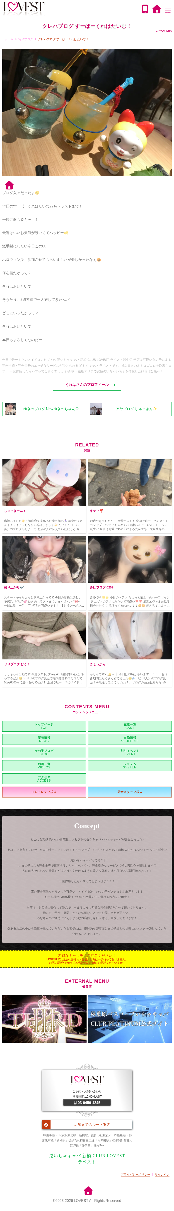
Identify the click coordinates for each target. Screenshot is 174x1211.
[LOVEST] (71, 9)
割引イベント (130, 751)
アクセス (44, 777)
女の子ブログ (44, 751)
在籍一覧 (130, 724)
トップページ (44, 724)
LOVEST (81, 1201)
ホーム (9, 39)
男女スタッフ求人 (130, 792)
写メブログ (25, 39)
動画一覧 (44, 764)
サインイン (162, 1174)
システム (130, 764)
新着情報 (44, 737)
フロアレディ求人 (44, 792)
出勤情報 (130, 737)
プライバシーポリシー (135, 1174)
